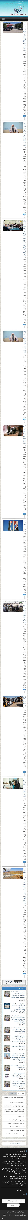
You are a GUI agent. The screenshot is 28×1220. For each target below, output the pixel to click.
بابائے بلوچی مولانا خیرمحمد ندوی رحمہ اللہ (14, 1134)
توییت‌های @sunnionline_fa (17, 1143)
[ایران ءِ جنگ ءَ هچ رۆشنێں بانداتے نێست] (7, 1048)
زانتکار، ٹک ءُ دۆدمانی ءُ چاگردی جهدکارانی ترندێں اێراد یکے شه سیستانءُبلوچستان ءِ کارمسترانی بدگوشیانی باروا (14, 1163)
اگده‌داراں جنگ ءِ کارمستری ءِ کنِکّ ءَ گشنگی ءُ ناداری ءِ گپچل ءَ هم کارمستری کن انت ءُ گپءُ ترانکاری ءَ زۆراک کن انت (18, 1019)
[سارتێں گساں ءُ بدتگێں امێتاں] (13, 701)
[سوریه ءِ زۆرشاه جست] (13, 525)
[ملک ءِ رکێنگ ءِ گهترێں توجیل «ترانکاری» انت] (7, 1068)
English (20, 3)
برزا (3, 1218)
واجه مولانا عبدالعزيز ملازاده (17, 1102)
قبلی (11, 981)
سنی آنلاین (22, 1215)
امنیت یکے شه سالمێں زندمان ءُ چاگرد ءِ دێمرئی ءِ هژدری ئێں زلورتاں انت (18, 1074)
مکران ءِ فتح (21, 1116)
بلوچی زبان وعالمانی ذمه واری (16, 1126)
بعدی (7, 983)
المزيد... (25, 116)
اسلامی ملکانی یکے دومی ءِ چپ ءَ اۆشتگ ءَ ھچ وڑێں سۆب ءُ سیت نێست (18, 1029)
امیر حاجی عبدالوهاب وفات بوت (16, 1123)
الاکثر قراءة (21, 1093)
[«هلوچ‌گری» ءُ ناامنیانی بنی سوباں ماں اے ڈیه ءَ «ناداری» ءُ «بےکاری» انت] (13, 336)
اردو (5, 3)
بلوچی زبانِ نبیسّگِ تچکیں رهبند (16, 1119)
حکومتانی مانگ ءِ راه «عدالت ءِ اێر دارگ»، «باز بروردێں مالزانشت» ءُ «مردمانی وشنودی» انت (14, 1183)
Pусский (20, 6)
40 (10, 983)
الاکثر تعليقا (13, 1093)
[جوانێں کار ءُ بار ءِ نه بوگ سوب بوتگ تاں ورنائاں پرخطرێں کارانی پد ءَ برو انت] (13, 127)
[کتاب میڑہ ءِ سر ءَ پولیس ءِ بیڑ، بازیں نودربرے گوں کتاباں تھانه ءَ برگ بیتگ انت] (13, 27)
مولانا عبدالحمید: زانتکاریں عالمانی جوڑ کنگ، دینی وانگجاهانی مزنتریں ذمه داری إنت (14, 1111)
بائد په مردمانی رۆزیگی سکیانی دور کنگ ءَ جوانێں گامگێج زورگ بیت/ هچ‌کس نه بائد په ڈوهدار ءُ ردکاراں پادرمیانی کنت (17, 1057)
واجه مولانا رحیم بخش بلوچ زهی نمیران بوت (14, 1098)
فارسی (15, 3)
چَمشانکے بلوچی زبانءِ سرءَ (17, 1130)
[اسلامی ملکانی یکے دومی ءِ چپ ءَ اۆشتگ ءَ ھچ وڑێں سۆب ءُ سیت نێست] (7, 1030)
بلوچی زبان (20, 1190)
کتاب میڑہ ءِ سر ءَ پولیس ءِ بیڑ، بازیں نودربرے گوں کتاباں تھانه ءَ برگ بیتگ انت (23, 36)
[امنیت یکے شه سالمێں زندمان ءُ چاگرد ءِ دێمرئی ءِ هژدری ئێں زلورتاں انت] (7, 1075)
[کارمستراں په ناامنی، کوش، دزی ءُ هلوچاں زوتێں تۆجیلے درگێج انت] (13, 431)
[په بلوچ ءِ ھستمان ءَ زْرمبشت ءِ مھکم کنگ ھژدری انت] (13, 783)
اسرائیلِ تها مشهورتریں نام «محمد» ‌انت (14, 1106)
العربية (9, 3)
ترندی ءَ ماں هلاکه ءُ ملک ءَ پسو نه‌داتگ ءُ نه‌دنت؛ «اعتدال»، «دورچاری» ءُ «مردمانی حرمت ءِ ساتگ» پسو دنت (18, 995)
